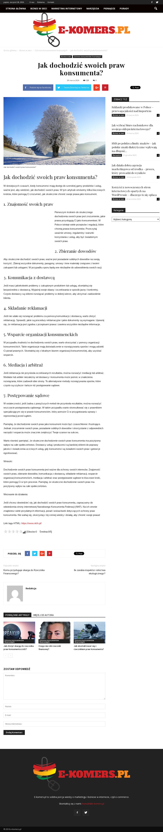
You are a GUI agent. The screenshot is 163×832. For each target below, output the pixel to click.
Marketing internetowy (66, 8)
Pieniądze (109, 8)
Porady (124, 8)
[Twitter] (157, 2)
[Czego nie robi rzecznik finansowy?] (54, 632)
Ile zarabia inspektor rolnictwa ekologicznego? (89, 572)
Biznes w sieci (38, 8)
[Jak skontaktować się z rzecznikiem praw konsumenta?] (89, 632)
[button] (155, 8)
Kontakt (51, 2)
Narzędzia (92, 8)
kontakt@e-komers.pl (93, 803)
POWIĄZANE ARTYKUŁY (17, 615)
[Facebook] (151, 2)
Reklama (41, 2)
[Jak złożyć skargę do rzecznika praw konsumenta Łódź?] (19, 632)
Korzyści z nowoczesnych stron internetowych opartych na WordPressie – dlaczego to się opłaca (134, 191)
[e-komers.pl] (81, 30)
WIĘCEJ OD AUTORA (43, 615)
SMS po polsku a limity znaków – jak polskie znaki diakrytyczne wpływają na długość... (134, 147)
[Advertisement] (27, 231)
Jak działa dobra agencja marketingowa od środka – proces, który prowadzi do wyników (133, 169)
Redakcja (31, 588)
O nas (31, 2)
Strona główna (16, 8)
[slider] (13, 531)
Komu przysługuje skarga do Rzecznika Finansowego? (24, 572)
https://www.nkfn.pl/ (31, 523)
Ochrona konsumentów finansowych (87, 56)
